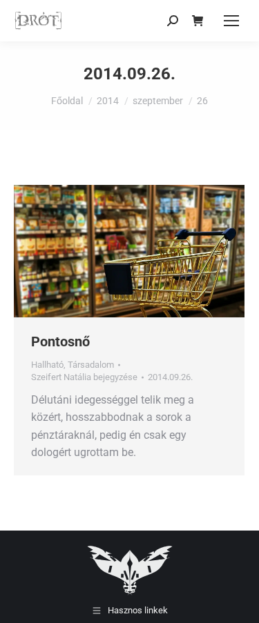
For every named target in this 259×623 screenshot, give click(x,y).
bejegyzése (84, 377)
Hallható (47, 364)
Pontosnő (60, 341)
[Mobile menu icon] (231, 20)
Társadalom (91, 364)
